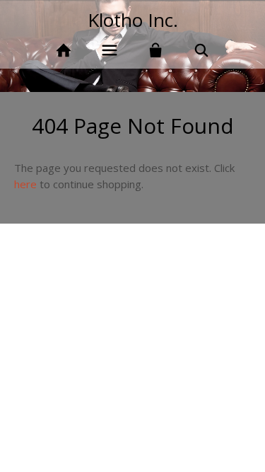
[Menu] (110, 51)
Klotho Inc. (133, 20)
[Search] (201, 51)
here (25, 184)
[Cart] (156, 51)
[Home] (64, 51)
